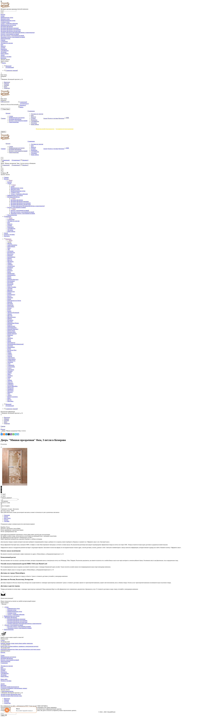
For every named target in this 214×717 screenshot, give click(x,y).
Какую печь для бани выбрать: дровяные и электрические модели (19, 646)
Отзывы (3, 670)
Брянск (9, 278)
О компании (10, 219)
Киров (9, 299)
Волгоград (10, 254)
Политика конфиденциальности (45, 129)
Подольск (10, 345)
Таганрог (10, 371)
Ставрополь (10, 365)
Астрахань (10, 251)
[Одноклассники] (4, 434)
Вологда (9, 285)
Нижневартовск (11, 327)
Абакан (9, 263)
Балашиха (10, 267)
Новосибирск (11, 246)
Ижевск (9, 258)
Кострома (10, 303)
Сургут (9, 368)
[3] (107, 489)
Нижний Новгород (12, 329)
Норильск (10, 335)
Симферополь (11, 360)
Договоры (3, 675)
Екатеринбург (11, 257)
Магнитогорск (11, 317)
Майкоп (9, 318)
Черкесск (10, 392)
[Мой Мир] (6, 434)
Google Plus (7, 703)
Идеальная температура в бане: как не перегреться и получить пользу (20, 649)
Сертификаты (5, 673)
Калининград (11, 294)
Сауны (12, 186)
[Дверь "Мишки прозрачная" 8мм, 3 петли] (15, 485)
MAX (5, 86)
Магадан (9, 315)
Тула (8, 378)
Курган (9, 308)
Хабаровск (10, 384)
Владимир (10, 282)
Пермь (9, 341)
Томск (9, 377)
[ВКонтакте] (2, 434)
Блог (2, 667)
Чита (8, 393)
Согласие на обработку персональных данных (14, 688)
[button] (5, 109)
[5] (107, 492)
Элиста (9, 395)
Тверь (9, 374)
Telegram (6, 83)
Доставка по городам (7, 666)
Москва (9, 243)
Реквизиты (4, 672)
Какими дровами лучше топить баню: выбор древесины (17, 643)
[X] (9, 434)
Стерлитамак (11, 366)
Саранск (9, 354)
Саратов (9, 356)
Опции (6, 516)
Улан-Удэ (10, 381)
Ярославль (10, 401)
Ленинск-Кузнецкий (13, 312)
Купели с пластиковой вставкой (20, 210)
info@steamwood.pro (7, 691)
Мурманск (10, 320)
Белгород (10, 270)
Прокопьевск (11, 347)
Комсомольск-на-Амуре (14, 300)
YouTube (6, 85)
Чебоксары (10, 387)
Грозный (9, 288)
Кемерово (10, 297)
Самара (9, 353)
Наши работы (4, 676)
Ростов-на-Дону (11, 350)
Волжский (10, 284)
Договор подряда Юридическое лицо (11, 695)
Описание (7, 515)
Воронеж (10, 255)
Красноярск (10, 306)
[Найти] (2, 13)
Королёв (9, 302)
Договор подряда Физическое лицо (11, 694)
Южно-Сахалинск (12, 396)
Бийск (9, 272)
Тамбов (9, 372)
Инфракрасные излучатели (8, 657)
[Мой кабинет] (1, 167)
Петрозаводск (11, 342)
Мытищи (10, 321)
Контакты (3, 685)
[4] (107, 491)
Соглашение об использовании (64, 129)
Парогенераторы (5, 661)
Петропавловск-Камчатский (15, 344)
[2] (107, 488)
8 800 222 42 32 (5, 101)
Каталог (9, 182)
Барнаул (9, 269)
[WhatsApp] (13, 434)
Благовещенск (11, 275)
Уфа (8, 249)
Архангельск (11, 266)
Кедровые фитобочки (17, 200)
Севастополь (11, 357)
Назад (10, 180)
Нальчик (9, 324)
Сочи (8, 363)
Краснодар (10, 305)
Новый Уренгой (12, 333)
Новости (3, 669)
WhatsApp (7, 88)
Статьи (3, 640)
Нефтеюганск (11, 326)
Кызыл (9, 311)
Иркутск (9, 260)
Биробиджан (11, 273)
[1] (107, 486)
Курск (9, 309)
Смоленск (10, 362)
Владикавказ (11, 281)
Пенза (9, 339)
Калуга (9, 296)
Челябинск (10, 389)
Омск (8, 248)
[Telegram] (18, 434)
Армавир (10, 264)
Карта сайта (4, 679)
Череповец (10, 390)
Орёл (8, 336)
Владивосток (11, 252)
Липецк (9, 314)
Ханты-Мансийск (12, 386)
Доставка (6, 521)
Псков (9, 348)
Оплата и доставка (6, 680)
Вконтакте (7, 82)
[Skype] (16, 434)
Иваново (9, 290)
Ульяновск (10, 383)
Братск (9, 276)
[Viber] (11, 434)
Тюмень (9, 380)
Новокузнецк (11, 330)
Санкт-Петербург (12, 245)
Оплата (6, 519)
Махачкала (10, 261)
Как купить (7, 518)
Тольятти (10, 375)
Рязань (9, 351)
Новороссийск (11, 332)
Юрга (9, 398)
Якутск (9, 399)
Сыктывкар (10, 369)
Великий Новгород (12, 279)
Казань (9, 293)
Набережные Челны (13, 323)
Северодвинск (11, 359)
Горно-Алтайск (11, 287)
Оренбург (10, 338)
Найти (2, 715)
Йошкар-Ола (11, 291)
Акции (3, 683)
